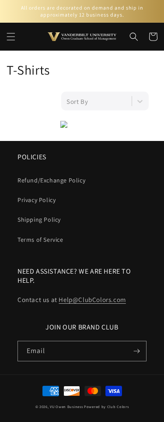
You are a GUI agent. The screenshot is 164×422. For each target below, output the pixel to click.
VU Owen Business (66, 406)
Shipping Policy (39, 219)
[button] (11, 36)
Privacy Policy (36, 200)
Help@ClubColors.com (92, 299)
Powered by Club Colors (106, 406)
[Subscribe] (136, 351)
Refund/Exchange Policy (51, 180)
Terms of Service (40, 240)
